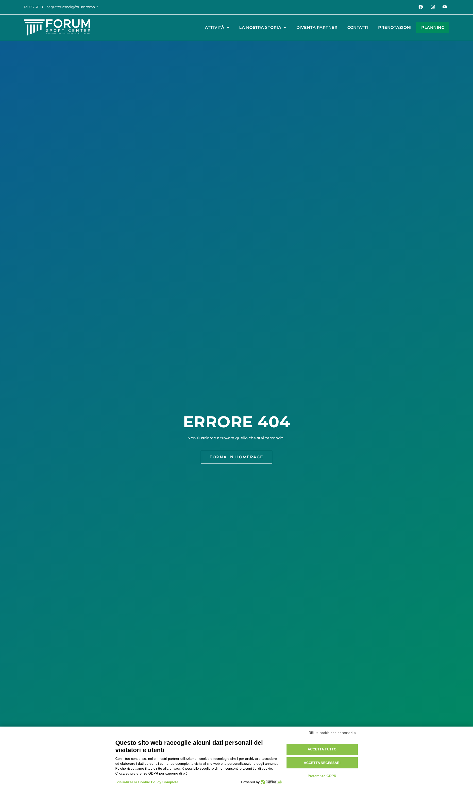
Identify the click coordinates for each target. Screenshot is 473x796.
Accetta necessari (322, 763)
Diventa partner (317, 27)
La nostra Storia (260, 27)
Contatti (357, 27)
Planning (432, 27)
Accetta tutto (322, 749)
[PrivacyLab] (271, 781)
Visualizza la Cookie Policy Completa (147, 782)
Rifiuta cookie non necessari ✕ (332, 733)
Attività (214, 27)
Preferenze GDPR (322, 776)
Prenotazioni (394, 27)
